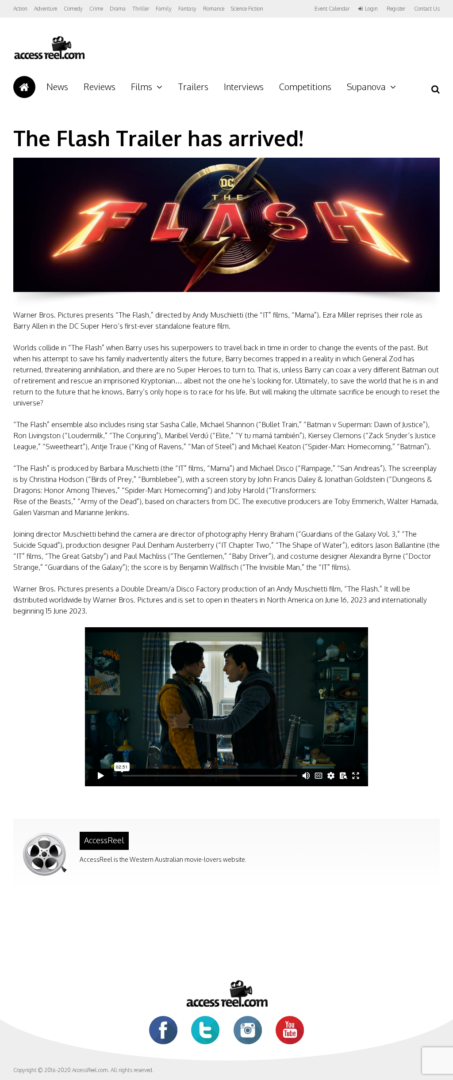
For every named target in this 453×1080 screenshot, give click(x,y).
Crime (96, 8)
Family (164, 8)
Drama (118, 8)
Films (141, 86)
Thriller (140, 8)
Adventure (45, 8)
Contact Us (427, 8)
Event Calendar (332, 8)
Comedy (73, 8)
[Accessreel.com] (49, 58)
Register (396, 8)
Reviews (99, 86)
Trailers (193, 86)
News (57, 86)
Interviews (244, 86)
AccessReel (104, 840)
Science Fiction (247, 8)
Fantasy (187, 8)
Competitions (305, 86)
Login (371, 8)
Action (20, 8)
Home (24, 87)
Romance (213, 8)
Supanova (366, 86)
